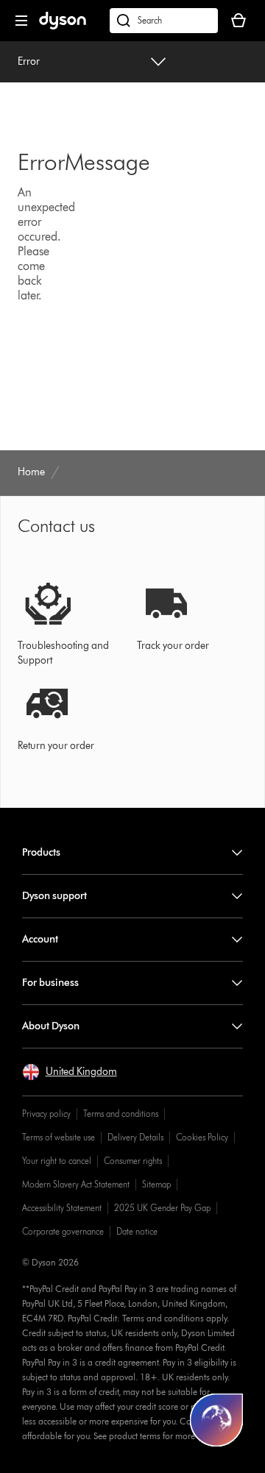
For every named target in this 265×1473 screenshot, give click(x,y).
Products (41, 852)
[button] (69, 1072)
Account (40, 939)
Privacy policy (46, 1113)
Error (29, 61)
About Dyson (51, 1026)
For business (50, 982)
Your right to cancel (56, 1160)
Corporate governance (63, 1231)
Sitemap (156, 1184)
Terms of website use (58, 1137)
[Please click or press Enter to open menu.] (21, 20)
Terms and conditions (120, 1113)
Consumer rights (133, 1160)
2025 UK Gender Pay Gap (162, 1207)
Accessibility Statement (62, 1207)
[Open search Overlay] (164, 20)
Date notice (137, 1231)
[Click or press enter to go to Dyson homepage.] (62, 26)
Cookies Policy (202, 1137)
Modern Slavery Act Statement (76, 1184)
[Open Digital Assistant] (216, 1420)
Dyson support (54, 896)
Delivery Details (135, 1137)
